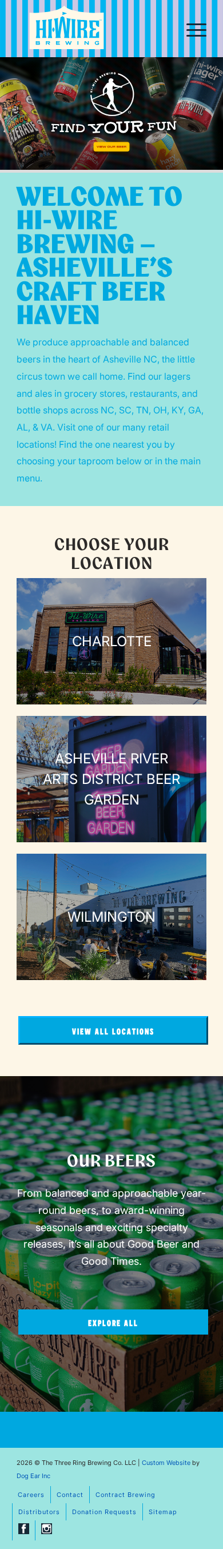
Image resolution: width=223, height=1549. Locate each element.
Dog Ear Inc (33, 1476)
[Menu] (190, 28)
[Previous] (10, 113)
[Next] (213, 113)
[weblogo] (67, 30)
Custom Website (166, 1463)
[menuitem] (190, 28)
